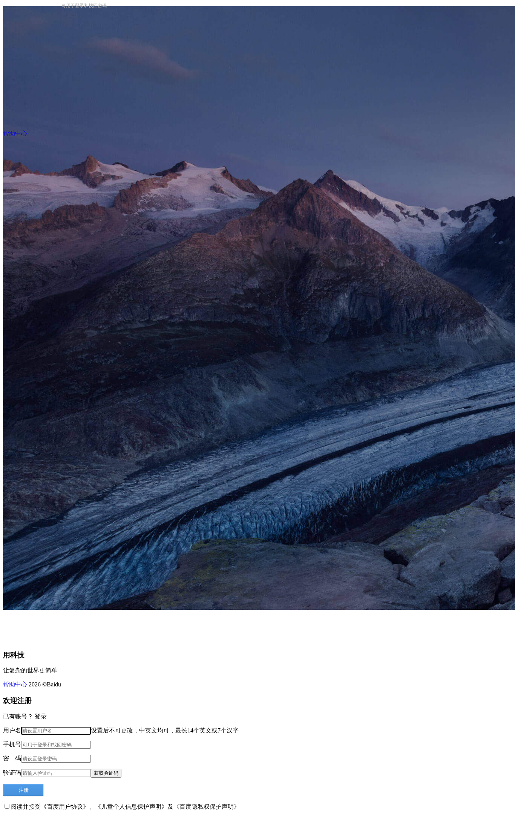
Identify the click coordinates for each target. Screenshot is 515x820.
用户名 (12, 730)
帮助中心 (16, 684)
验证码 (12, 772)
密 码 (12, 758)
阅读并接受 (26, 806)
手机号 (12, 744)
